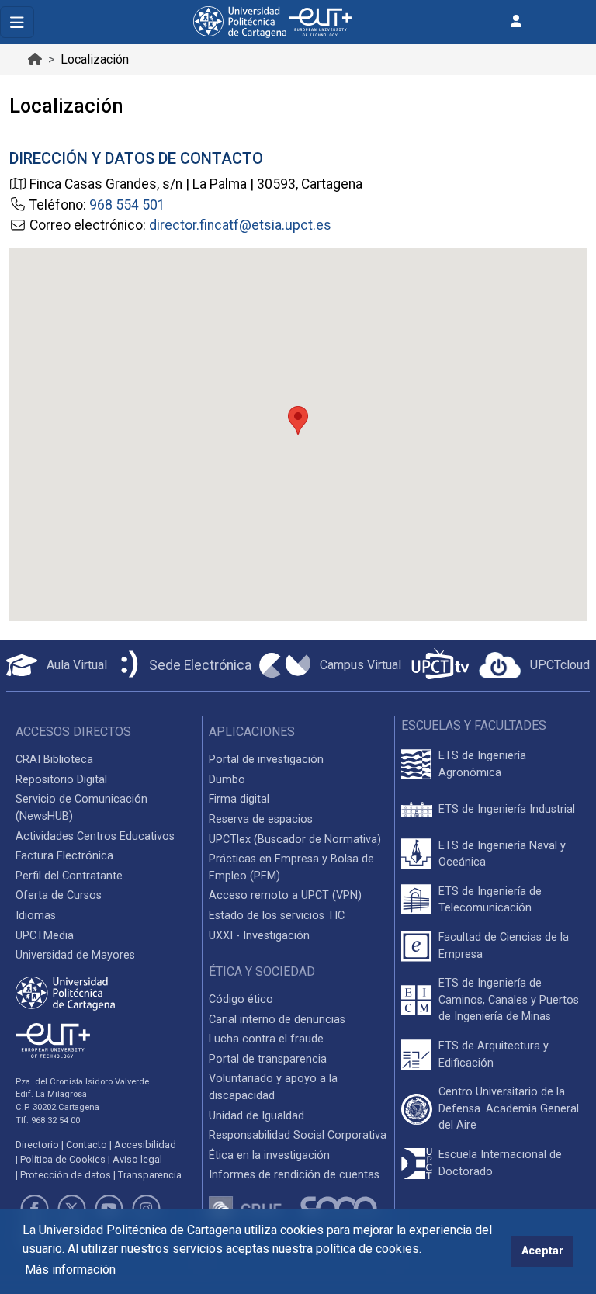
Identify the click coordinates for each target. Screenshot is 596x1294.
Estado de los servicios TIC (277, 915)
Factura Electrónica (64, 855)
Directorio (37, 1144)
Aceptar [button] (542, 1251)
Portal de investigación (266, 759)
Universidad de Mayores (75, 955)
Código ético (241, 999)
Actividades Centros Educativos (95, 836)
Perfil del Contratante (69, 876)
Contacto (86, 1144)
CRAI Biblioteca (54, 759)
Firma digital (239, 799)
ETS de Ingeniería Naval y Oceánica (502, 854)
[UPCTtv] (440, 665)
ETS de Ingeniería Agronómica (482, 764)
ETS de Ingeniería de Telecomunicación (490, 900)
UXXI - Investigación (259, 935)
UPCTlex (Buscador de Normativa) (295, 839)
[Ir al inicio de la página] (35, 59)
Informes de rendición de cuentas (294, 1174)
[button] (298, 420)
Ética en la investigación (269, 1155)
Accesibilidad (145, 1144)
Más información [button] (70, 1269)
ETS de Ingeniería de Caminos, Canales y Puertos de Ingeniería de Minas (508, 1000)
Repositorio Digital (61, 779)
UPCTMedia (45, 935)
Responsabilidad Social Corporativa (297, 1135)
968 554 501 (127, 205)
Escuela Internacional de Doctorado (500, 1163)
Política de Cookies (63, 1159)
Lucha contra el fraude (266, 1039)
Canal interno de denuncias (277, 1019)
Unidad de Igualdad (256, 1115)
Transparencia (150, 1175)
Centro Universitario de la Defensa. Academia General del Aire (508, 1108)
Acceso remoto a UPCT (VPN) (285, 895)
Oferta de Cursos (59, 895)
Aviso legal (137, 1159)
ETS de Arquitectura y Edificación (493, 1054)
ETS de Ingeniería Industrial (506, 809)
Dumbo (227, 779)
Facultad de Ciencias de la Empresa (503, 946)
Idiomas (36, 915)
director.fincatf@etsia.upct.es (240, 225)
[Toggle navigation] (17, 22)
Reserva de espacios (261, 819)
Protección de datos (65, 1175)
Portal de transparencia (268, 1059)
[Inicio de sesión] (516, 21)
